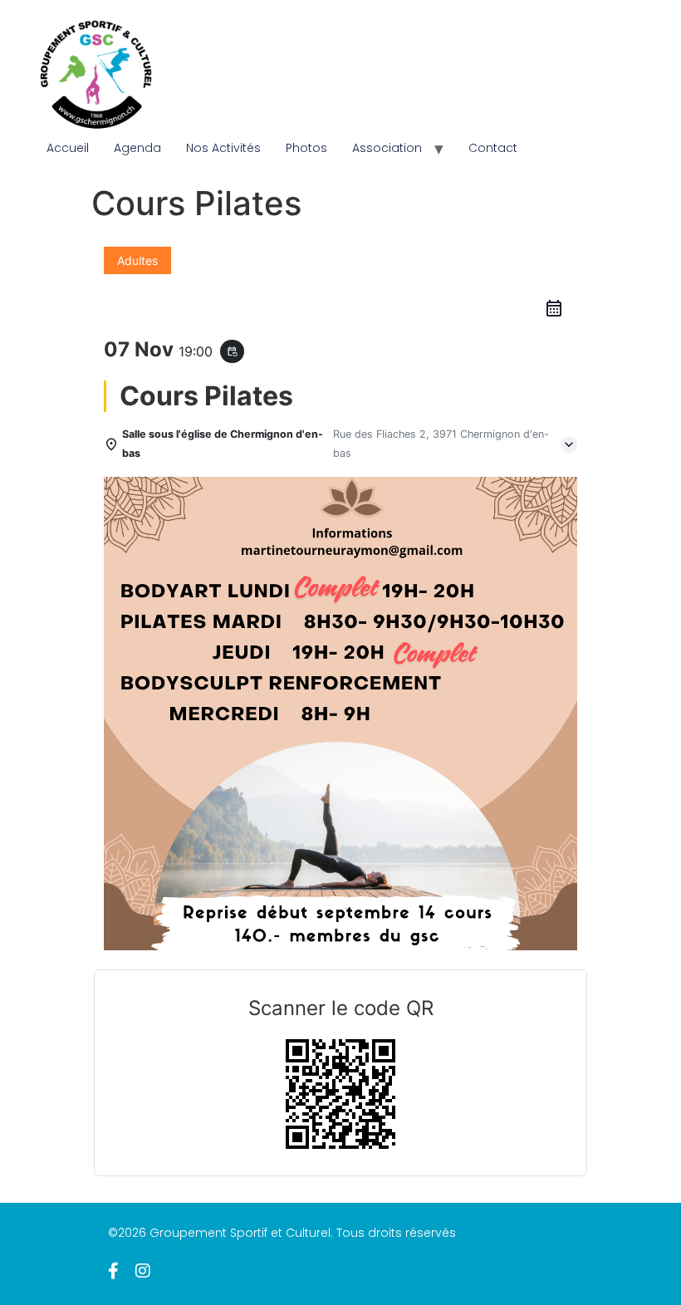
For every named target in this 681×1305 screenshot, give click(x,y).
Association (387, 148)
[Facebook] (113, 1270)
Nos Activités (223, 148)
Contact (492, 148)
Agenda (137, 148)
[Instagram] (142, 1270)
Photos (306, 148)
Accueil (68, 148)
